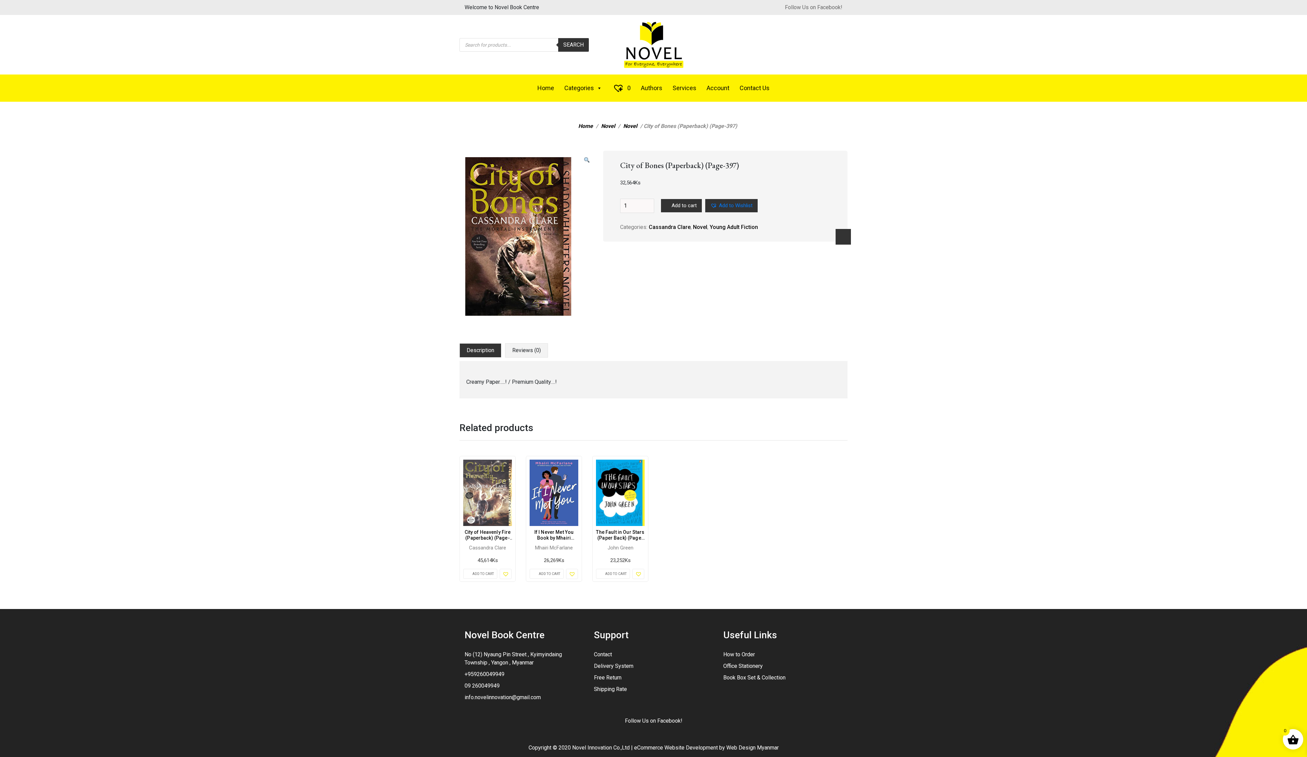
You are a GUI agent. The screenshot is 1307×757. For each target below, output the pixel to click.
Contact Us (755, 88)
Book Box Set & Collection (754, 677)
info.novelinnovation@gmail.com (503, 697)
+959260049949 (484, 674)
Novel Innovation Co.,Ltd (601, 747)
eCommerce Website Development (676, 747)
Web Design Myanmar (752, 747)
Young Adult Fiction (734, 227)
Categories (579, 88)
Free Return (608, 677)
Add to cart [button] (483, 574)
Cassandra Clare (670, 227)
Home (545, 88)
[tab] (480, 350)
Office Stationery (743, 666)
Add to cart (684, 205)
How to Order (739, 654)
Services (684, 88)
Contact (603, 654)
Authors (651, 88)
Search (573, 45)
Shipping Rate (610, 689)
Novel (608, 126)
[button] (587, 160)
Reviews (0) (526, 350)
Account (718, 88)
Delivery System (613, 666)
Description (480, 350)
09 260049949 (482, 685)
